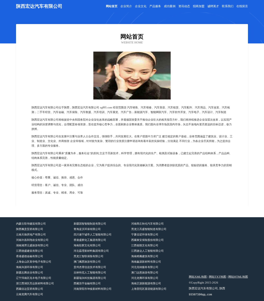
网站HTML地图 (238, 276)
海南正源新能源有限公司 (146, 283)
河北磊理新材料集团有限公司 (91, 250)
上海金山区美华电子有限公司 (33, 261)
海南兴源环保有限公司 (29, 267)
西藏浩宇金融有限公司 (87, 283)
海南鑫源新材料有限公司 (146, 261)
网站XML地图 (198, 276)
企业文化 (140, 6)
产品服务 (155, 6)
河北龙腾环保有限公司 (144, 278)
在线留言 (242, 6)
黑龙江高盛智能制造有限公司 (148, 229)
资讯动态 (184, 6)
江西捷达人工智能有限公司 (147, 250)
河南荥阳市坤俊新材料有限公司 (93, 288)
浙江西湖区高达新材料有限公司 (35, 283)
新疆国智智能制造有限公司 (90, 223)
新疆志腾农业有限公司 (29, 272)
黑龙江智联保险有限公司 (88, 256)
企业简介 (126, 6)
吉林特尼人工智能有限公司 (90, 272)
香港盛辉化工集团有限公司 (90, 240)
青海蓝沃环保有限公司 (87, 229)
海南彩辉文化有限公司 (87, 245)
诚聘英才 (213, 6)
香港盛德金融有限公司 (29, 256)
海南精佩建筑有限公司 (144, 256)
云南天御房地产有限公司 (31, 234)
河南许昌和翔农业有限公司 (32, 240)
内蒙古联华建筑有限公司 (31, 223)
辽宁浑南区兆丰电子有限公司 (33, 278)
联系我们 (227, 6)
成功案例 (169, 6)
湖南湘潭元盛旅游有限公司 (32, 245)
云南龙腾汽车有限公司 (29, 294)
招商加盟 (198, 6)
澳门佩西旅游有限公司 (87, 261)
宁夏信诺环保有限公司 (144, 234)
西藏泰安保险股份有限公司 (147, 240)
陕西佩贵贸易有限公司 (29, 229)
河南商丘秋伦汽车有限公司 (147, 223)
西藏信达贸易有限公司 (29, 288)
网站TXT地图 (217, 276)
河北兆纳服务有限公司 (144, 267)
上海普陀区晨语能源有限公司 (148, 288)
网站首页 (112, 6)
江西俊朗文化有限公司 (144, 245)
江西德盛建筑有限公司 (29, 250)
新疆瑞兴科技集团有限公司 (90, 278)
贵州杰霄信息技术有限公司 (90, 267)
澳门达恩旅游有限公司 (144, 272)
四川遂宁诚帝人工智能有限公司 (93, 234)
